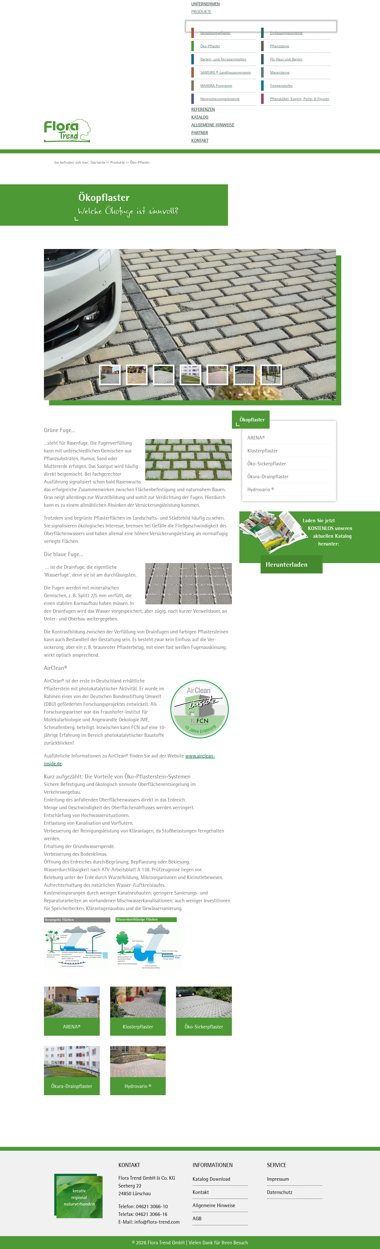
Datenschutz (279, 1192)
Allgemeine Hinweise (214, 1205)
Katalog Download (211, 1179)
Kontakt (201, 1192)
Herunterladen (288, 564)
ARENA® (256, 438)
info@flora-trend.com (157, 1222)
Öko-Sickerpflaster (266, 463)
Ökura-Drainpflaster (267, 476)
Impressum (278, 1179)
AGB (197, 1218)
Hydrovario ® (260, 489)
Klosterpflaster (262, 451)
